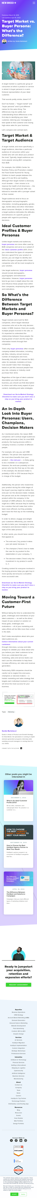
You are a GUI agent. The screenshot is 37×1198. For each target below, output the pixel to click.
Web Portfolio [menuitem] (18, 1121)
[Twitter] (11, 1141)
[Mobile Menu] (34, 2)
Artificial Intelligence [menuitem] (18, 1073)
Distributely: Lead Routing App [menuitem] (18, 1104)
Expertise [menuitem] (18, 1010)
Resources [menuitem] (18, 1107)
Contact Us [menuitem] (18, 1085)
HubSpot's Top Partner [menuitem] (18, 1098)
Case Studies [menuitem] (18, 1118)
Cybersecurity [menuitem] (18, 1071)
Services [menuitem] (18, 1037)
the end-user (15, 460)
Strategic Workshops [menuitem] (18, 1051)
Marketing (11, 712)
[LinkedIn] (21, 748)
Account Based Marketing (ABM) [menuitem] (18, 1018)
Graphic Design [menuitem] (18, 1034)
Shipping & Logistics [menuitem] (18, 1068)
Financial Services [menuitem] (18, 1062)
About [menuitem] (18, 1082)
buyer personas (8, 244)
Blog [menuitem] (18, 1110)
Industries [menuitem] (18, 1057)
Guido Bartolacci (21, 41)
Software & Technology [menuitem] (18, 1060)
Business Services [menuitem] (18, 1076)
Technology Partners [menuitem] (18, 1101)
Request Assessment (18, 985)
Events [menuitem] (18, 1115)
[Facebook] (16, 1141)
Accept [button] (14, 1194)
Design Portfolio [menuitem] (18, 1124)
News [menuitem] (18, 1093)
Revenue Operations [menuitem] (18, 1012)
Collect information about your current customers (17, 643)
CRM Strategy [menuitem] (18, 1015)
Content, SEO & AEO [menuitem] (18, 1031)
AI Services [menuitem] (18, 1040)
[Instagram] (25, 1141)
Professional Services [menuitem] (18, 1053)
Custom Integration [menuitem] (18, 1048)
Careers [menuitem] (18, 1096)
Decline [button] (23, 1194)
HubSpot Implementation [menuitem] (18, 1045)
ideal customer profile (14, 249)
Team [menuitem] (18, 1090)
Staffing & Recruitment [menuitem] (18, 1065)
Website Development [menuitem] (18, 1026)
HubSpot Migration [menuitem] (18, 1043)
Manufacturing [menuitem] (18, 1079)
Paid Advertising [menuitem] (18, 1028)
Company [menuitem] (18, 1088)
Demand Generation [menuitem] (18, 1020)
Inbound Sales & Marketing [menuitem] (18, 1023)
